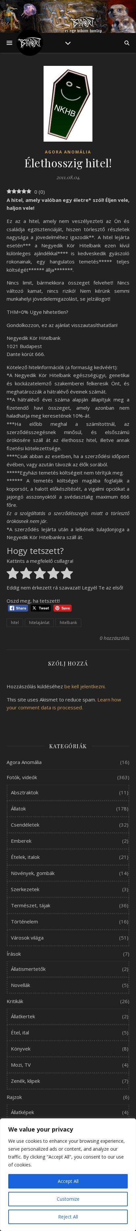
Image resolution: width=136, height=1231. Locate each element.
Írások (14, 953)
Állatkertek (23, 1016)
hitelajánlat (39, 622)
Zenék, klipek (25, 1081)
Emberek (21, 840)
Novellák (20, 985)
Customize (68, 1199)
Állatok (18, 808)
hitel (15, 622)
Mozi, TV (21, 1064)
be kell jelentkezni (84, 686)
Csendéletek (25, 824)
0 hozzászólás (114, 638)
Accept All (68, 1181)
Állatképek (22, 1112)
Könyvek (20, 1048)
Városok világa (27, 937)
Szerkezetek (25, 889)
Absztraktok (24, 792)
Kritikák (15, 1001)
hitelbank (68, 622)
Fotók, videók (22, 777)
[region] (68, 1174)
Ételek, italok (25, 857)
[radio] (13, 574)
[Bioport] (30, 43)
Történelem (24, 921)
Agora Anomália (68, 152)
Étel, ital (20, 1032)
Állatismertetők (28, 969)
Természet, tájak (30, 905)
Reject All (68, 1217)
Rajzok (14, 1097)
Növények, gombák (32, 873)
